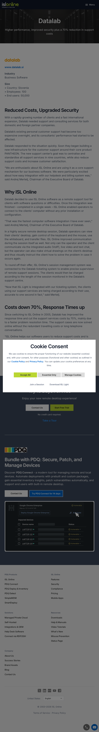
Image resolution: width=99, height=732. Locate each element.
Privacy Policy (36, 361)
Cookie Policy (18, 361)
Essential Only (49, 375)
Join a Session (37, 384)
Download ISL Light (59, 384)
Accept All (25, 375)
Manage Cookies (73, 375)
